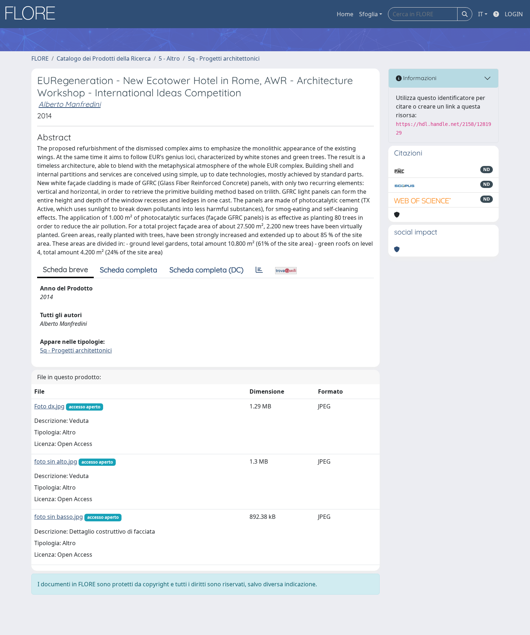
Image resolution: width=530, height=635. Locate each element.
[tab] (259, 269)
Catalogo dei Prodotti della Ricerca (104, 58)
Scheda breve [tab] (65, 269)
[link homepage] (32, 14)
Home (345, 14)
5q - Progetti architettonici (224, 58)
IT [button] (480, 14)
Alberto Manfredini (70, 104)
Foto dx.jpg (49, 406)
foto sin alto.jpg (55, 461)
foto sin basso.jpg (58, 517)
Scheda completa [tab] (128, 269)
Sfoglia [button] (368, 14)
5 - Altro (169, 58)
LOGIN (514, 14)
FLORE (40, 58)
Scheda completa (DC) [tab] (206, 269)
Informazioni (419, 78)
